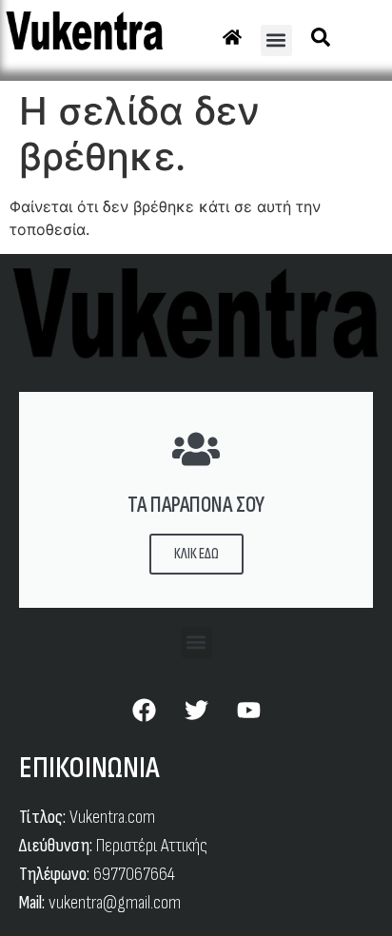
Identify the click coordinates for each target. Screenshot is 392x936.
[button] (276, 40)
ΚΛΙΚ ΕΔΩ (196, 554)
